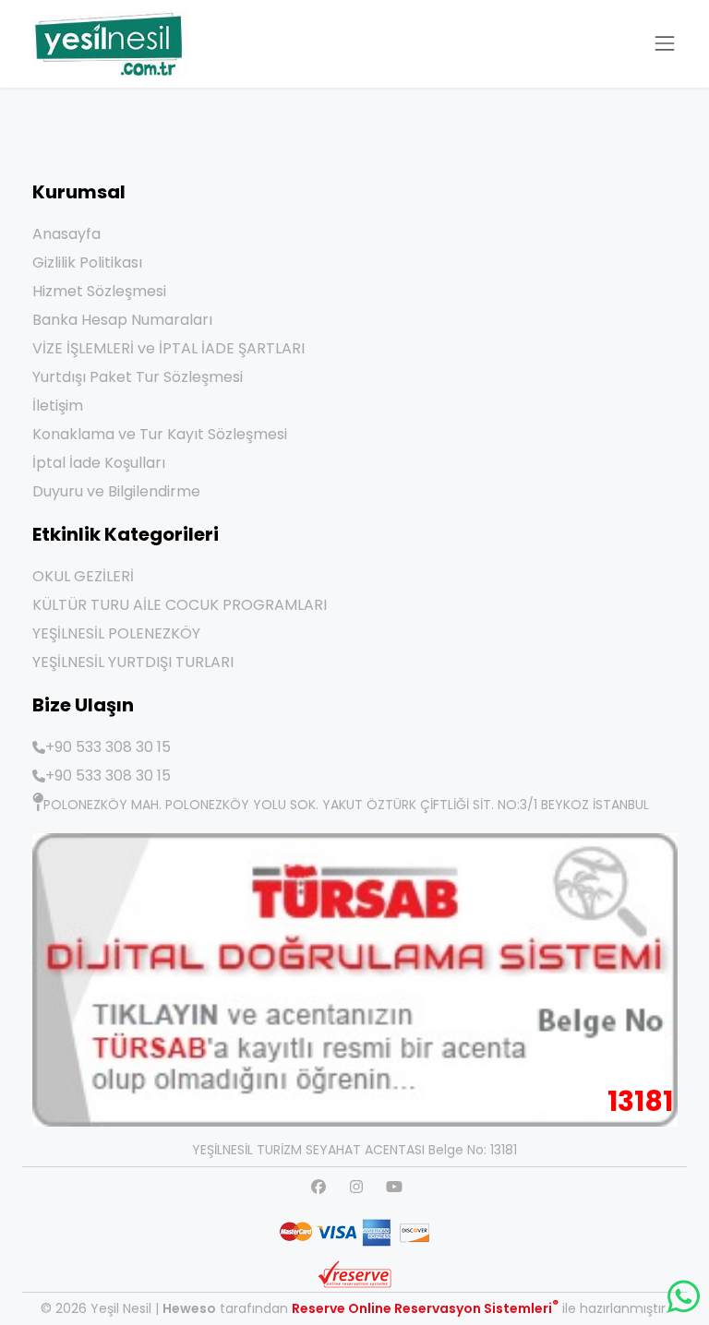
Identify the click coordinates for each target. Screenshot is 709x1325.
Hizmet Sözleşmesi (99, 291)
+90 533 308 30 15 (108, 747)
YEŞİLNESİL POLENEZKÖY (116, 633)
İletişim (57, 405)
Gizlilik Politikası (87, 262)
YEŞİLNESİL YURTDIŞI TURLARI (133, 662)
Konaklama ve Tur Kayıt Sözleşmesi (159, 434)
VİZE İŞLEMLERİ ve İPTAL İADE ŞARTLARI (168, 348)
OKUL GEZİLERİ (83, 576)
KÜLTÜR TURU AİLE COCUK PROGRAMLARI (179, 604)
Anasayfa (66, 234)
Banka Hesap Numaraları (122, 319)
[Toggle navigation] (665, 43)
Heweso (189, 1308)
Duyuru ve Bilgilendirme (116, 491)
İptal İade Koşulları (98, 462)
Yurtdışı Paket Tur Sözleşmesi (137, 377)
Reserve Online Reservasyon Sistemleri (425, 1308)
